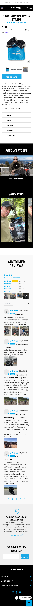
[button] (11, 21)
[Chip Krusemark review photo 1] (10, 401)
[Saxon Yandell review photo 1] (10, 443)
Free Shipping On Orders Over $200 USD (16, 2)
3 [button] (16, 498)
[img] (14, 310)
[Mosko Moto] (16, 7)
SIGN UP (24, 556)
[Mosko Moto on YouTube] (20, 592)
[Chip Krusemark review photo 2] (24, 401)
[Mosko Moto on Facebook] (16, 592)
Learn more (16, 534)
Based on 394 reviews (12, 277)
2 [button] (12, 498)
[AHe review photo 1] (10, 490)
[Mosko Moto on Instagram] (12, 592)
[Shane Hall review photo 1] (7, 331)
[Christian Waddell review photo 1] (10, 361)
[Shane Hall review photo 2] (15, 331)
